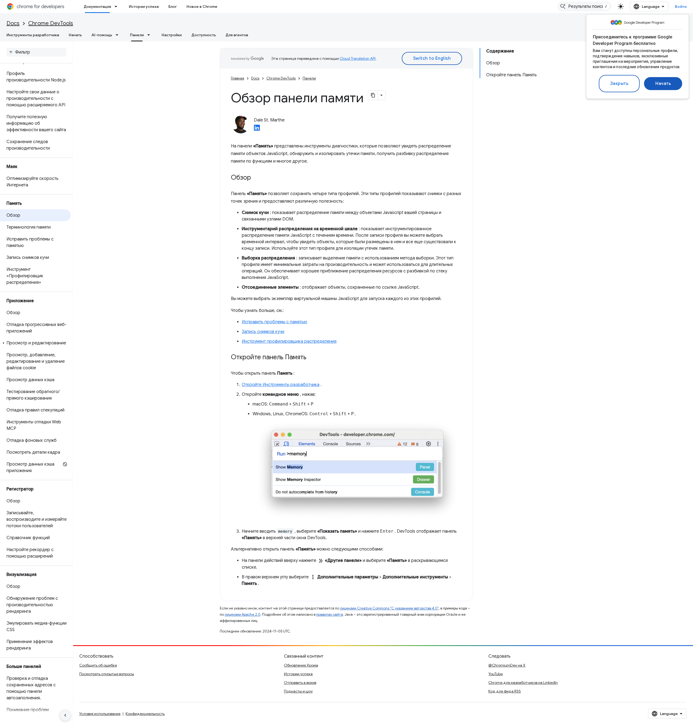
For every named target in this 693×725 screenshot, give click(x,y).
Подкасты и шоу (298, 691)
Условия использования (99, 713)
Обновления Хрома (301, 665)
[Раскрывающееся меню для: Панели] (150, 35)
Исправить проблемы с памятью (274, 322)
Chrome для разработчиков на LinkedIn (523, 682)
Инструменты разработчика (32, 34)
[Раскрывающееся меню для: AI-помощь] (118, 35)
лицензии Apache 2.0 (242, 614)
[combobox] (584, 6)
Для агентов (236, 34)
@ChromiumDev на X (506, 665)
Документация (97, 6)
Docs (12, 23)
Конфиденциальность (145, 713)
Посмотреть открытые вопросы (106, 673)
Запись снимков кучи (263, 331)
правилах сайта (329, 614)
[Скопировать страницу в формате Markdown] (373, 95)
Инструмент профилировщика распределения (289, 341)
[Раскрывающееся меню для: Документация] (117, 6)
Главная (237, 78)
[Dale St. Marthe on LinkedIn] (257, 129)
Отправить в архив (300, 682)
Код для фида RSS (504, 691)
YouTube (495, 673)
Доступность (203, 34)
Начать (663, 83)
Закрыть (619, 83)
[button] (35, 343)
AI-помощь (101, 34)
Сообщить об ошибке (98, 665)
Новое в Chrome (202, 6)
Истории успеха (144, 6)
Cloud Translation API (357, 58)
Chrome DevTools (50, 23)
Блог (172, 6)
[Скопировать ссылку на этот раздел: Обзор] (256, 178)
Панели (137, 34)
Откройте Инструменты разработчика (280, 384)
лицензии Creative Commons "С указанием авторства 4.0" (389, 608)
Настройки (172, 34)
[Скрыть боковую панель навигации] (65, 715)
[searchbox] (36, 52)
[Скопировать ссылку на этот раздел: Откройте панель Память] (311, 357)
